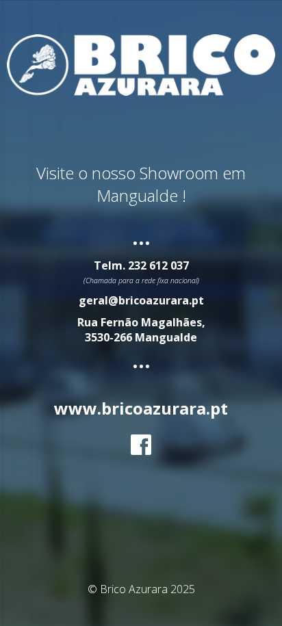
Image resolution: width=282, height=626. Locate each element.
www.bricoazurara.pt (141, 408)
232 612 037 (158, 265)
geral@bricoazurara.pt (141, 300)
